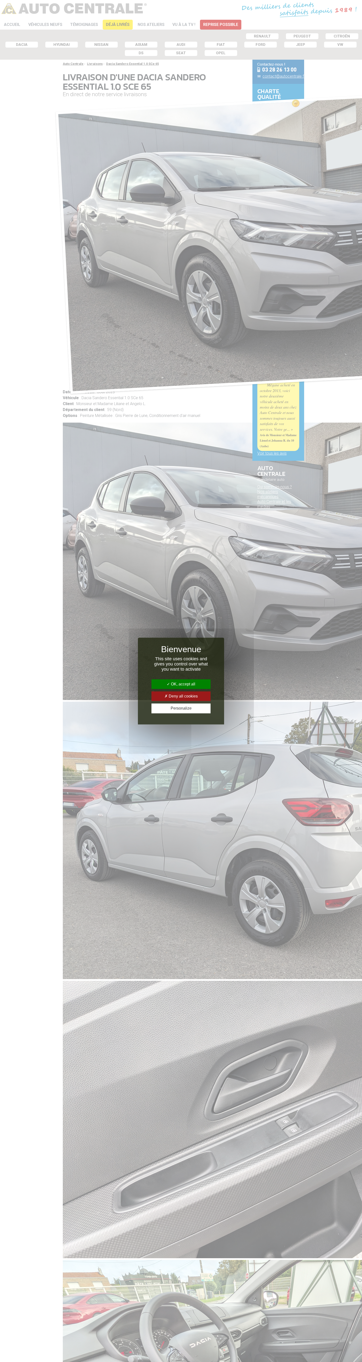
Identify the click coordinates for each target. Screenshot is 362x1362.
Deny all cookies (183, 696)
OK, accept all (182, 684)
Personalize (181, 708)
